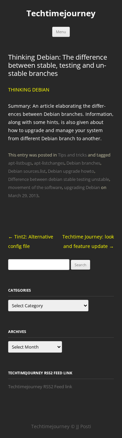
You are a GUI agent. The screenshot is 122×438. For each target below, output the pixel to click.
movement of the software (35, 187)
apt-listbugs (20, 163)
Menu (61, 31)
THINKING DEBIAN (28, 89)
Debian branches (83, 163)
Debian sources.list (27, 171)
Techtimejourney (61, 13)
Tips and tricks (72, 155)
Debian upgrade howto (71, 171)
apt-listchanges (49, 163)
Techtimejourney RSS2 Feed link (40, 386)
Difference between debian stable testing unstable (58, 179)
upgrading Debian (82, 187)
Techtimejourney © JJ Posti (61, 426)
